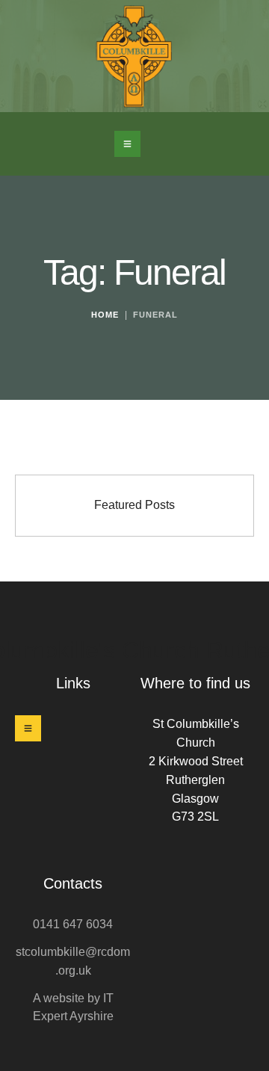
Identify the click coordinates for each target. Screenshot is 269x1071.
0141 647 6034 (73, 924)
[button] (127, 144)
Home (105, 314)
